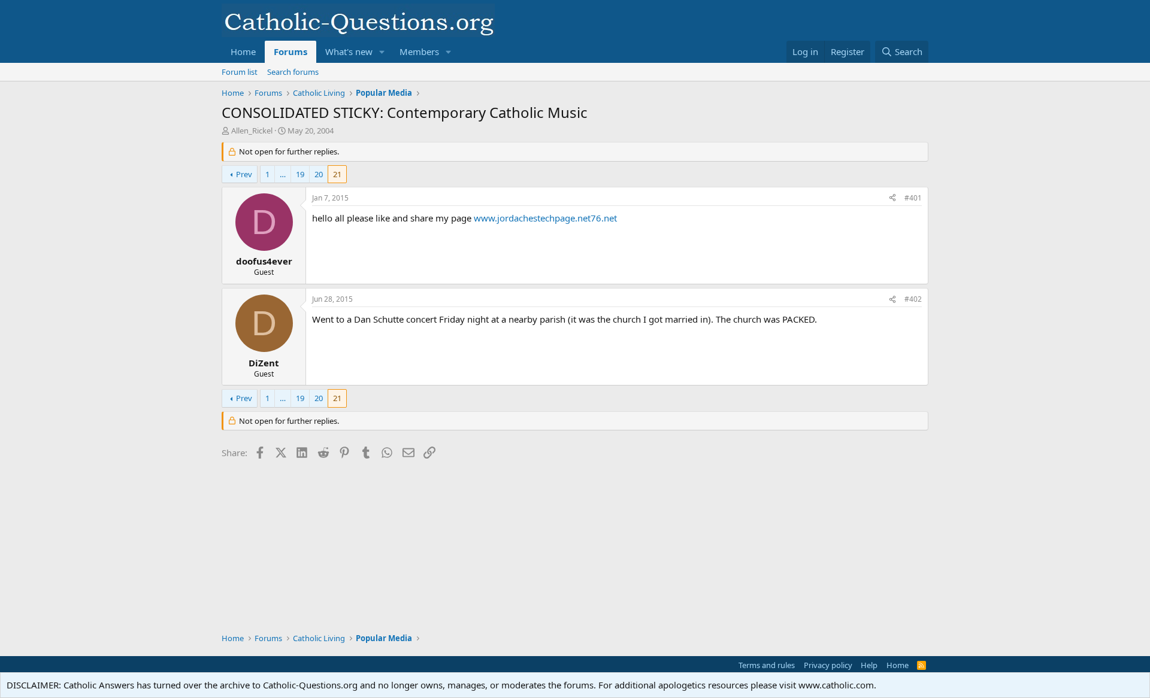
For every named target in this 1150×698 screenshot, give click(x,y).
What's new (349, 51)
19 (300, 174)
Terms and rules (767, 665)
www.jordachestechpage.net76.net (545, 218)
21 (337, 174)
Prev (244, 174)
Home (243, 51)
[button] (382, 52)
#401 (913, 198)
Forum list (240, 71)
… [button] (283, 174)
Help (869, 665)
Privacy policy (828, 665)
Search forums (293, 71)
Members (419, 51)
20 (318, 174)
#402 (913, 299)
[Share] (892, 198)
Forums (290, 51)
